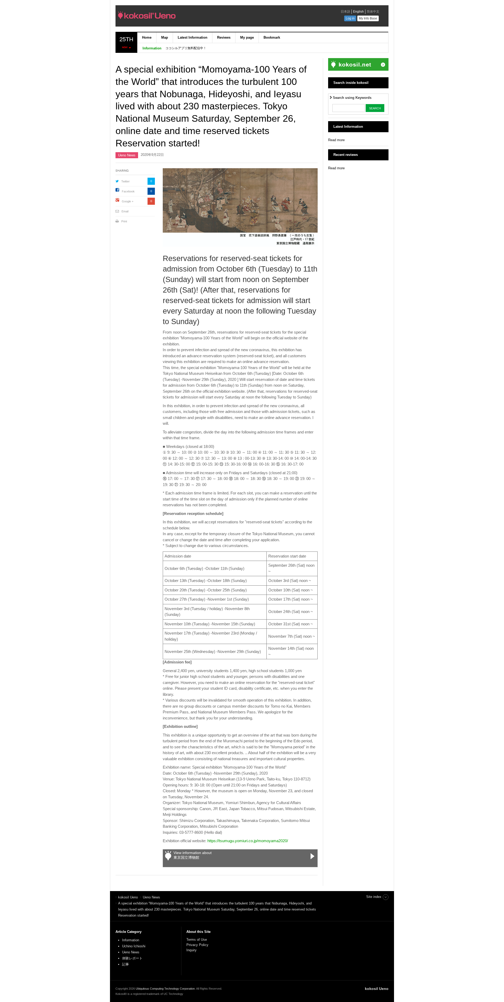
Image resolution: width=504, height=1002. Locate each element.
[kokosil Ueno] (190, 16)
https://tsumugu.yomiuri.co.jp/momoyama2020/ (247, 841)
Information (130, 940)
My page (247, 37)
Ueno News (126, 155)
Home (146, 37)
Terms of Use (196, 940)
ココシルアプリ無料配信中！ (185, 48)
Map (164, 37)
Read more (336, 140)
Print (124, 221)
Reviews (223, 37)
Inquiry (191, 950)
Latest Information (192, 37)
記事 (125, 964)
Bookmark (272, 37)
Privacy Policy (197, 945)
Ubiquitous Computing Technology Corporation (165, 988)
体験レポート (132, 958)
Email (125, 211)
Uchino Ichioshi (133, 946)
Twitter (125, 181)
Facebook (128, 191)
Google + (127, 201)
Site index (373, 897)
